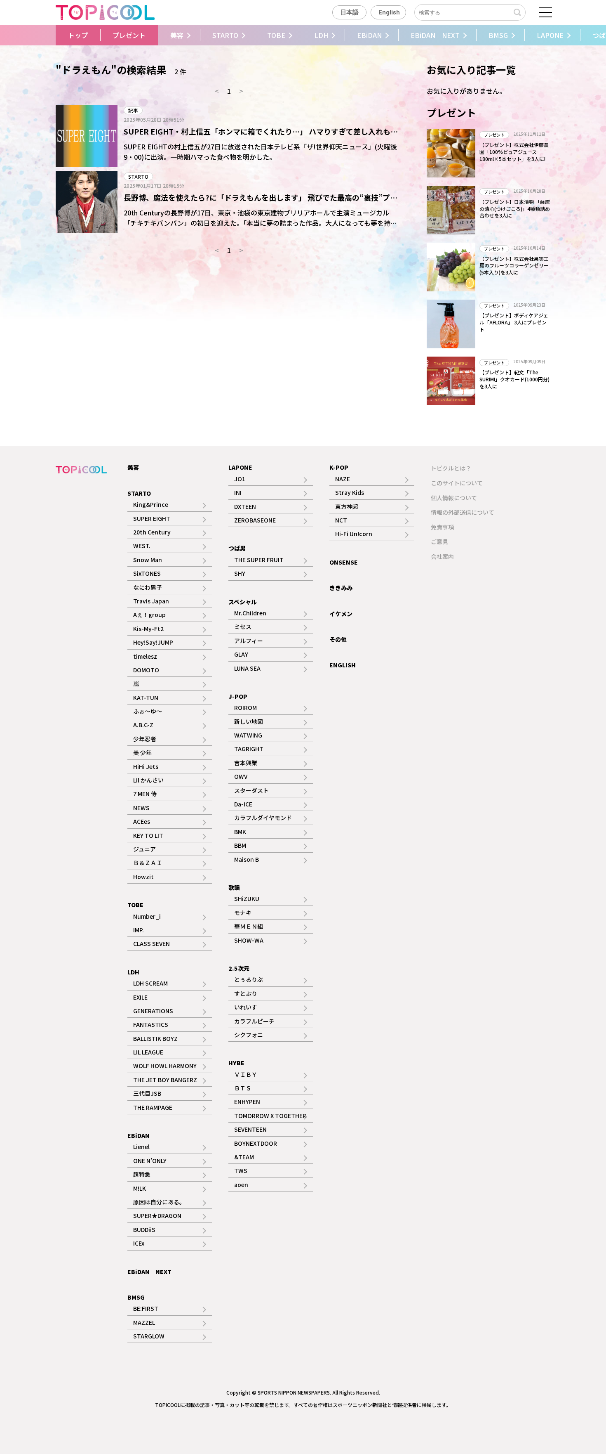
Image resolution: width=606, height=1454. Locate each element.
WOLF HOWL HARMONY (165, 1066)
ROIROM (245, 707)
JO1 (239, 479)
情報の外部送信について (462, 512)
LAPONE (550, 35)
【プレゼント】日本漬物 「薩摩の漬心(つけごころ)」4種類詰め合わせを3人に (514, 208)
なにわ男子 (147, 587)
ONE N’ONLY (150, 1160)
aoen (241, 1184)
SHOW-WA (248, 940)
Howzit (143, 876)
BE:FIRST (145, 1308)
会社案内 (442, 556)
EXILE (140, 997)
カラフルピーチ (254, 1021)
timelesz (145, 656)
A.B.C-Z (143, 725)
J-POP (237, 696)
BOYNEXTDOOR (255, 1143)
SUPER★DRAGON (157, 1215)
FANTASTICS (150, 1024)
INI (238, 492)
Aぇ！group (149, 614)
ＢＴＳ (242, 1088)
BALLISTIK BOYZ (155, 1038)
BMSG (498, 35)
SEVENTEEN (250, 1129)
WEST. (141, 545)
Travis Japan (151, 601)
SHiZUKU (246, 898)
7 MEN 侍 (145, 794)
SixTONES (147, 573)
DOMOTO (146, 670)
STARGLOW (148, 1336)
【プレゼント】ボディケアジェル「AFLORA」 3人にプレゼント (513, 322)
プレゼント (129, 35)
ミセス (242, 626)
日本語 (349, 12)
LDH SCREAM (150, 983)
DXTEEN (245, 506)
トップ (78, 35)
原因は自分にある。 (159, 1202)
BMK (240, 831)
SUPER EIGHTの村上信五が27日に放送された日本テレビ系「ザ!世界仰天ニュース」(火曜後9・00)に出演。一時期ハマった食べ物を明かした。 (260, 152)
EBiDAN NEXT (435, 35)
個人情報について (454, 498)
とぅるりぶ (248, 979)
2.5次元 (238, 968)
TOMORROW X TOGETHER (270, 1115)
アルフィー (248, 640)
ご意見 (439, 541)
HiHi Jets (145, 766)
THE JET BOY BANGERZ (165, 1080)
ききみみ (340, 588)
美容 (176, 35)
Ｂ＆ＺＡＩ (147, 862)
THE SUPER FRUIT (259, 560)
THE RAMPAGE (152, 1107)
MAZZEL (144, 1322)
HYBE (236, 1063)
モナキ (242, 912)
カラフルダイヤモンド (263, 817)
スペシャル (242, 602)
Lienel (141, 1146)
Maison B (246, 859)
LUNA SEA (247, 668)
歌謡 (234, 887)
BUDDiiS (144, 1229)
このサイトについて (457, 483)
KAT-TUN (145, 697)
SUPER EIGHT (151, 518)
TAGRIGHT (248, 749)
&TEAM (244, 1157)
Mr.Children (250, 613)
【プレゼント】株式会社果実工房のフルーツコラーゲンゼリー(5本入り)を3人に (514, 265)
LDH (321, 35)
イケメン (340, 614)
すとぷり (245, 993)
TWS (240, 1170)
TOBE (276, 35)
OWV (240, 776)
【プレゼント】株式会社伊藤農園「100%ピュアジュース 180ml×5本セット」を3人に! (514, 151)
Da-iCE (243, 804)
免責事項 (442, 527)
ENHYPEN (247, 1101)
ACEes (141, 821)
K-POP (338, 467)
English (389, 12)
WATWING (248, 735)
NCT (341, 520)
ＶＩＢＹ (245, 1074)
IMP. (138, 930)
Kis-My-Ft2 (148, 628)
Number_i (147, 916)
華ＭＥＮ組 (248, 926)
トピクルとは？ (451, 468)
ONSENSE (343, 562)
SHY (239, 573)
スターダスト (251, 790)
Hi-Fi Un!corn (353, 534)
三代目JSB (147, 1093)
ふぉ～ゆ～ (147, 711)
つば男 (237, 548)
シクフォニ (248, 1035)
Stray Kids (349, 492)
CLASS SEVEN (151, 943)
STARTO (225, 35)
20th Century (152, 532)
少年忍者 (144, 739)
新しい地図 (248, 721)
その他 (338, 639)
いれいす (245, 1007)
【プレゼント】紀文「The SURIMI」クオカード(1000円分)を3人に (514, 379)
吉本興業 (245, 763)
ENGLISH (342, 665)
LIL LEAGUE (148, 1052)
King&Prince (150, 504)
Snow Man (147, 560)
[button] (53, 35)
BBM (240, 845)
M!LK (139, 1188)
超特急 (141, 1174)
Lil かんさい (148, 780)
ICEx (138, 1243)
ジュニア (144, 849)
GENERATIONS (153, 1011)
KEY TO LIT (148, 835)
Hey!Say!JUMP (153, 642)
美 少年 (142, 752)
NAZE (342, 479)
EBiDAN (369, 35)
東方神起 (346, 506)
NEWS (141, 808)
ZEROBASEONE (255, 520)
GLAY (241, 654)
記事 (133, 110)
